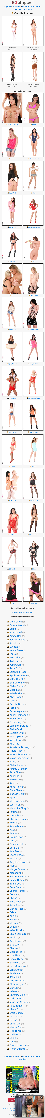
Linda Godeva (17, 980)
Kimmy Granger (18, 768)
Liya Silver (15, 955)
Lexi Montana (17, 966)
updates (16, 6)
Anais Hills (12, 398)
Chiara (13, 948)
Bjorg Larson (12, 364)
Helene (13, 822)
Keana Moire (16, 650)
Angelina (14, 776)
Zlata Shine (16, 790)
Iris (13, 603)
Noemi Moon (34, 432)
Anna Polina (16, 786)
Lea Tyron (15, 804)
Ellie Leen (15, 944)
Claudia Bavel (34, 159)
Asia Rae (14, 743)
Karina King (16, 998)
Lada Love (12, 500)
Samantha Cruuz (19, 725)
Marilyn (14, 987)
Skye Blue (15, 772)
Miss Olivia (16, 621)
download (17, 9)
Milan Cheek (16, 679)
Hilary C (14, 1009)
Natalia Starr (16, 837)
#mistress (29, 612)
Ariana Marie (17, 826)
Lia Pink (14, 1034)
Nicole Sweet (17, 959)
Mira (12, 840)
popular (7, 6)
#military (22, 612)
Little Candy (16, 1012)
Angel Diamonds (19, 715)
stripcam (28, 9)
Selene (13, 1020)
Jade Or (14, 668)
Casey (13, 466)
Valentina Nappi (18, 671)
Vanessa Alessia (19, 1002)
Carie (34, 125)
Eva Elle (12, 261)
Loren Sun (15, 815)
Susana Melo (17, 844)
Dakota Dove (17, 704)
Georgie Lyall (17, 732)
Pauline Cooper (13, 125)
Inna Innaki (16, 632)
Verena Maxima (18, 754)
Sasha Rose (16, 854)
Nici (34, 261)
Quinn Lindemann (19, 758)
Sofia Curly (34, 500)
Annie (13, 915)
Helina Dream (17, 880)
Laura (13, 653)
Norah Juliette (17, 1048)
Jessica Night (17, 639)
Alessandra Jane (34, 227)
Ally (12, 295)
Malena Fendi (17, 801)
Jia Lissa (14, 661)
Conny (13, 894)
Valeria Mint (16, 693)
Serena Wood (17, 625)
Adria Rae (15, 905)
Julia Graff (15, 664)
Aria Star (14, 851)
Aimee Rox (16, 636)
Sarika (13, 628)
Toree (13, 707)
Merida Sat (16, 1027)
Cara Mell (15, 847)
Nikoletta (15, 779)
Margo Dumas (17, 869)
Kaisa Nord (16, 930)
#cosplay (15, 612)
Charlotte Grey (18, 819)
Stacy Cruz (16, 718)
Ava (12, 829)
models (25, 6)
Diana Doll (34, 603)
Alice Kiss (15, 657)
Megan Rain (34, 364)
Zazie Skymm (17, 711)
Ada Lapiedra (17, 736)
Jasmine (14, 977)
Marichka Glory (18, 808)
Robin (13, 1038)
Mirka (13, 159)
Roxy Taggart (17, 1005)
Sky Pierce (15, 962)
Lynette (14, 646)
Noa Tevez (16, 1030)
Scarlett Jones (18, 1045)
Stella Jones (16, 765)
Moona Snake (34, 535)
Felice (13, 912)
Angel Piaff (34, 295)
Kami (12, 700)
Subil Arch (12, 193)
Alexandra (15, 872)
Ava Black (13, 535)
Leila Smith (16, 969)
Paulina (14, 811)
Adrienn (14, 858)
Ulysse (13, 898)
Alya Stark (15, 697)
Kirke (12, 783)
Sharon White (17, 682)
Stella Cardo (16, 729)
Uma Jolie (15, 1023)
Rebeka (14, 643)
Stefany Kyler (17, 984)
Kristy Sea (12, 330)
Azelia (13, 761)
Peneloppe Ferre (34, 398)
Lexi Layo (15, 1016)
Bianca (13, 919)
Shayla (13, 926)
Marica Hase (16, 908)
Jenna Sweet (34, 330)
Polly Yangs (16, 722)
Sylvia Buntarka (18, 675)
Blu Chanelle (13, 432)
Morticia (14, 689)
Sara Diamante (18, 876)
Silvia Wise (12, 569)
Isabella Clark (17, 793)
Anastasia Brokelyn (20, 747)
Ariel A (13, 833)
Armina (13, 937)
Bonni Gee (15, 883)
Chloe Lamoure (18, 933)
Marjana (14, 923)
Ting (34, 193)
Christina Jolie (17, 994)
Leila (12, 1041)
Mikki (34, 569)
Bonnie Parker (17, 890)
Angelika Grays (18, 862)
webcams (35, 6)
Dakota (34, 466)
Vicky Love (16, 740)
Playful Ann (16, 750)
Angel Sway (16, 941)
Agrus (13, 797)
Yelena (13, 991)
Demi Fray (12, 227)
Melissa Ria (16, 951)
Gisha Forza (16, 686)
